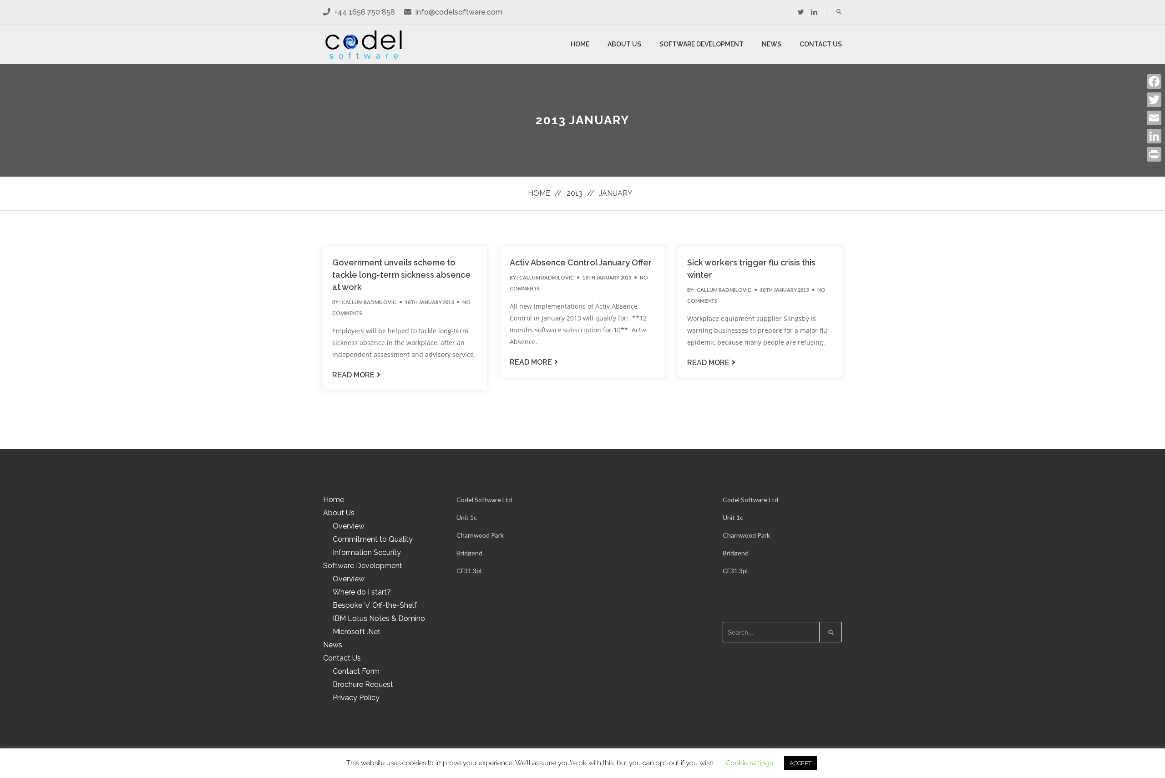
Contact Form (356, 671)
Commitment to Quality (373, 539)
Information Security (367, 552)
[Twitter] (800, 12)
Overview (349, 526)
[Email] (1154, 118)
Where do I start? (362, 592)
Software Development (701, 44)
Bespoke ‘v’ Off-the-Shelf (375, 605)
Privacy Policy (356, 697)
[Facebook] (1154, 81)
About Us (624, 44)
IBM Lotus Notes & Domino (379, 618)
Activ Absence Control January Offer (581, 262)
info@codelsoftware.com (458, 12)
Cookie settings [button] (749, 763)
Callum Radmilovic (369, 302)
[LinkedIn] (1154, 136)
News (771, 44)
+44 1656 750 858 (364, 12)
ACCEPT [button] (800, 763)
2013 (574, 193)
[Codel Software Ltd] (364, 44)
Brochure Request (363, 684)
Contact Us (821, 44)
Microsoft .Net (356, 631)
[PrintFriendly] (1154, 154)
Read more (353, 375)
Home (580, 44)
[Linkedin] (814, 12)
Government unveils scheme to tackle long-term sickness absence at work (401, 275)
